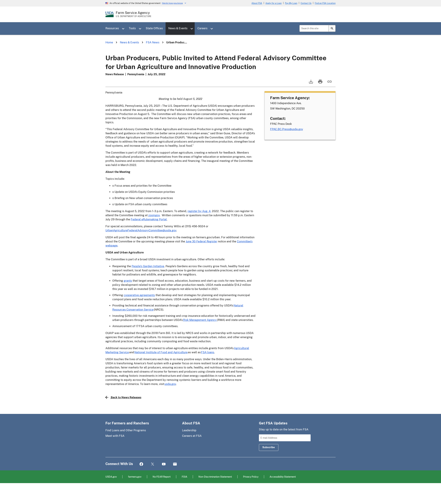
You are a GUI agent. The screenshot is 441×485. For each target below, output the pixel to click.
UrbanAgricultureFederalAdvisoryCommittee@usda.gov (140, 230)
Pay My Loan (291, 3)
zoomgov (154, 215)
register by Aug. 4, (199, 211)
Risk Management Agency (200, 320)
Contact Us (306, 3)
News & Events (177, 28)
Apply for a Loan (273, 3)
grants (128, 280)
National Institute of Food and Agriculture (161, 352)
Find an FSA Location (325, 3)
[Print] (320, 83)
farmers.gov (134, 476)
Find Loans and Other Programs (125, 430)
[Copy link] (329, 83)
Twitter (152, 464)
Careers (202, 28)
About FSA (257, 3)
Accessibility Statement (283, 476)
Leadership (189, 430)
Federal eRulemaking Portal (149, 219)
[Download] (311, 83)
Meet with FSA (114, 435)
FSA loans (207, 352)
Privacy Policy (250, 476)
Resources (112, 28)
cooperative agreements (139, 295)
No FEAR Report (162, 476)
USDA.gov (111, 476)
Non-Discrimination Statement (215, 476)
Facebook (141, 464)
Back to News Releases (126, 397)
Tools (132, 28)
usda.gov (170, 384)
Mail (175, 464)
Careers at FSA (192, 435)
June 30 (201, 241)
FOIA (184, 476)
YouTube (164, 464)
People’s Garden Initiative (148, 266)
